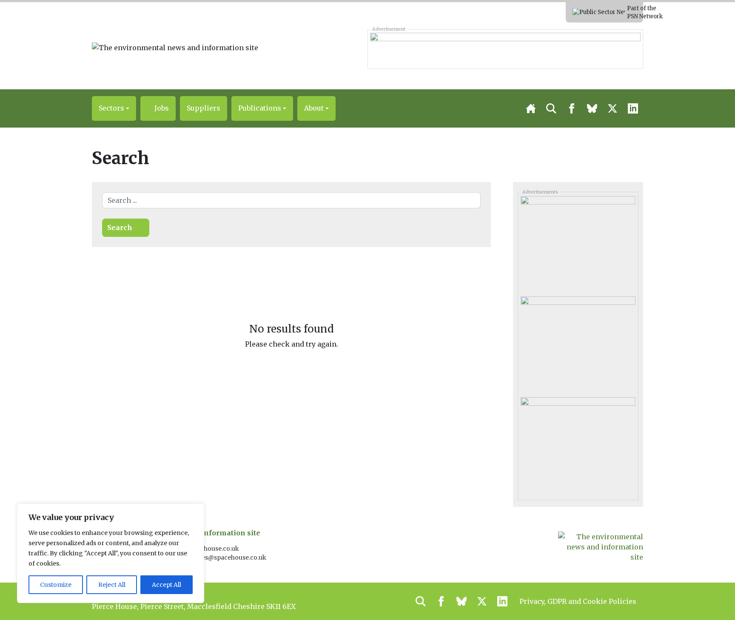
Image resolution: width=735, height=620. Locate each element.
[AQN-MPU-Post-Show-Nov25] (578, 343)
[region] (110, 553)
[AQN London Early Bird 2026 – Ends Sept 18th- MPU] (578, 243)
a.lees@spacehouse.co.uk (230, 557)
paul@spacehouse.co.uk (204, 548)
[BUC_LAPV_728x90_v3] (505, 49)
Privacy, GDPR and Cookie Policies (577, 601)
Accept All (166, 585)
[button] (114, 108)
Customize (55, 585)
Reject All (111, 585)
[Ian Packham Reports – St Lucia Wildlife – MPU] (578, 444)
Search (119, 227)
